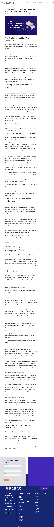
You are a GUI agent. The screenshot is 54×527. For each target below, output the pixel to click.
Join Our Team (28, 504)
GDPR (32, 72)
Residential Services (37, 504)
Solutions (27, 2)
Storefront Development (21, 501)
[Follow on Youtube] (10, 513)
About (34, 2)
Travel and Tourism (37, 512)
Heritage (28, 501)
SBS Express (21, 499)
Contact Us (44, 488)
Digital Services (36, 496)
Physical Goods (36, 501)
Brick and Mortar (37, 498)
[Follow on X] (8, 513)
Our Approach (29, 497)
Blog (12, 13)
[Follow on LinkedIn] (6, 513)
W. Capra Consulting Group (30, 355)
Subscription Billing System (29, 13)
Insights (47, 2)
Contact (52, 2)
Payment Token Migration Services (21, 515)
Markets (40, 2)
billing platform (20, 46)
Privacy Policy (16, 526)
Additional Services (21, 520)
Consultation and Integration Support (21, 505)
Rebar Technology (28, 207)
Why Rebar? (29, 495)
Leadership (29, 499)
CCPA (24, 72)
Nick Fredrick (8, 13)
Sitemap (20, 526)
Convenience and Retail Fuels (37, 508)
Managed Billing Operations (21, 511)
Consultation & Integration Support (19, 13)
